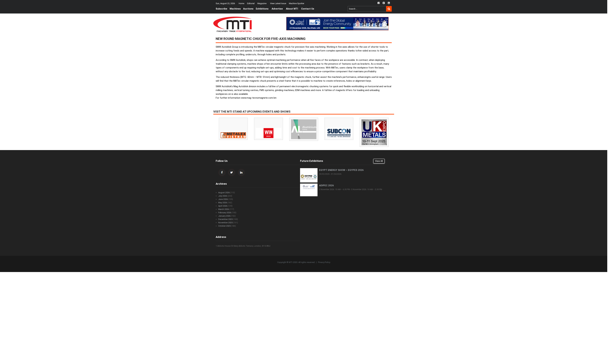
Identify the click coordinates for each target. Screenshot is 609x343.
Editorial (251, 3)
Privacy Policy (324, 262)
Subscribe (221, 8)
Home (241, 3)
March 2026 (223, 209)
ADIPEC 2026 (326, 185)
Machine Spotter (296, 3)
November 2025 (225, 222)
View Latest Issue (278, 3)
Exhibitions (262, 8)
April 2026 (222, 206)
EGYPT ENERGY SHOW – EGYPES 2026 (341, 170)
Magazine (261, 3)
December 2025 (225, 219)
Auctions (248, 8)
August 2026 (224, 192)
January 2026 (224, 216)
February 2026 (224, 212)
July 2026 (222, 196)
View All (379, 161)
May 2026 (222, 202)
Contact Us (307, 8)
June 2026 (223, 199)
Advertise (277, 8)
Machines (235, 8)
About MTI (292, 8)
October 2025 (224, 226)
